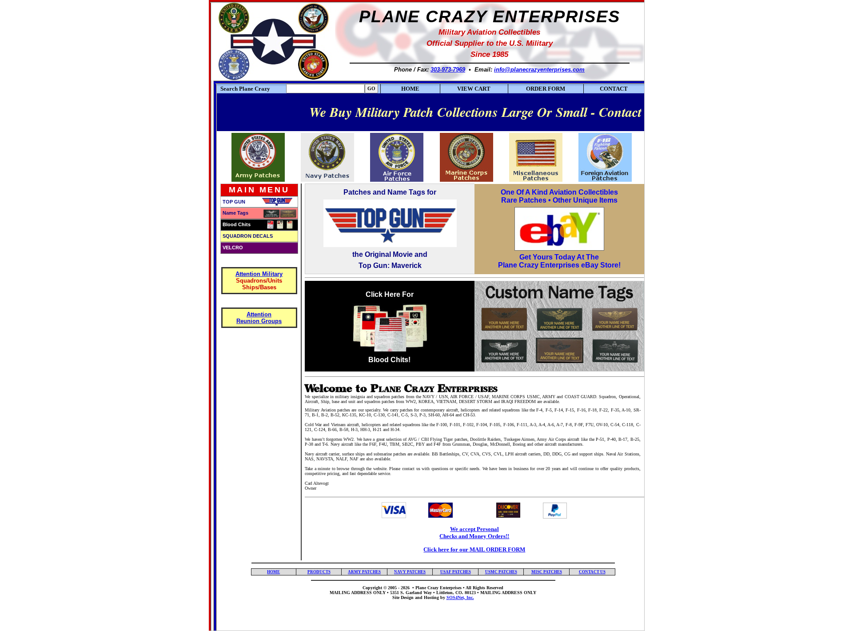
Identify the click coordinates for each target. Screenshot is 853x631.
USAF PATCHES (455, 572)
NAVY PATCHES (410, 572)
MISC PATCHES (546, 572)
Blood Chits (237, 224)
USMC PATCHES (501, 572)
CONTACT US (592, 572)
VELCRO (233, 247)
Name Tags (235, 213)
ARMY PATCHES (364, 572)
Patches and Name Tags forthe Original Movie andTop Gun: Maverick (389, 228)
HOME (410, 88)
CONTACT (614, 88)
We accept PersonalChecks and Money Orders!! (474, 532)
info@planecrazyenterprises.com (539, 69)
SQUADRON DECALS (248, 236)
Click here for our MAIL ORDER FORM (474, 549)
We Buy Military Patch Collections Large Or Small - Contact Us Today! (478, 112)
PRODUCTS (319, 572)
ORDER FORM (545, 88)
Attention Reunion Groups (259, 317)
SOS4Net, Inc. (460, 597)
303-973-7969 (447, 69)
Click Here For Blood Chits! (390, 327)
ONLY (530, 592)
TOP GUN (234, 201)
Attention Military (259, 274)
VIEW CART (473, 88)
